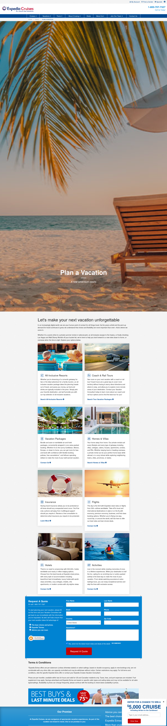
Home (30, 19)
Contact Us (133, 16)
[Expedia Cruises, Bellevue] (29, 9)
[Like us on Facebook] (164, 2)
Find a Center (148, 2)
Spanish (159, 2)
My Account (135, 2)
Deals (89, 16)
